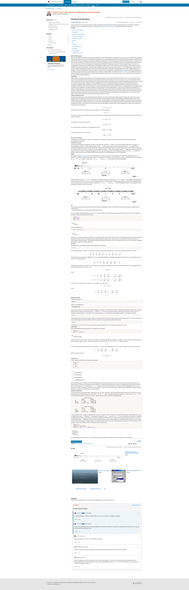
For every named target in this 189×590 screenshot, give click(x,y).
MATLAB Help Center (57, 2)
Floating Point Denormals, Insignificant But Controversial (132, 452)
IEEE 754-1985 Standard (77, 30)
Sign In (133, 2)
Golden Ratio (75, 48)
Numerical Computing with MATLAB (107, 26)
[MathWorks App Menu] (141, 2)
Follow (139, 441)
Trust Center (49, 582)
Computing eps (75, 50)
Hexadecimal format (76, 46)
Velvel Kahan (54, 26)
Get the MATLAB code (76, 441)
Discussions (82, 5)
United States (137, 583)
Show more (50, 44)
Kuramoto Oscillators (55, 22)
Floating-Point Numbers (81, 488)
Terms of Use (87, 582)
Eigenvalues (58, 41)
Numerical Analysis (58, 42)
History (58, 35)
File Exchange (60, 5)
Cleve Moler (78, 22)
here (87, 500)
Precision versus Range (77, 36)
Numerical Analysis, (82, 443)
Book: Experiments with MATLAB (54, 50)
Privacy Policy (62, 582)
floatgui (74, 40)
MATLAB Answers (51, 5)
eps (73, 42)
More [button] (97, 5)
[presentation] (106, 107)
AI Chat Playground (73, 5)
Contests (88, 5)
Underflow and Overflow (77, 52)
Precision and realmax (104, 470)
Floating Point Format (77, 38)
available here (85, 155)
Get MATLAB (126, 1)
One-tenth (74, 44)
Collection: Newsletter (52, 53)
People (58, 39)
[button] (138, 2)
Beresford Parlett (54, 27)
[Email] (135, 443)
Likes (132, 22)
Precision (58, 37)
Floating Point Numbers (80, 19)
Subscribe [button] (59, 8)
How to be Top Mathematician (133, 470)
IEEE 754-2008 (124, 71)
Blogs (93, 5)
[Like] (135, 441)
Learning (74, 2)
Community (67, 2)
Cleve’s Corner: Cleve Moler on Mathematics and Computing (76, 12)
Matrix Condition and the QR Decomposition (60, 24)
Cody (66, 5)
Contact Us (93, 582)
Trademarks (55, 582)
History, (76, 443)
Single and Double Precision (78, 34)
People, (87, 443)
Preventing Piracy (70, 582)
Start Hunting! (51, 69)
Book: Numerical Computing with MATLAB (56, 51)
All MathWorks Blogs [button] (50, 8)
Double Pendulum (54, 29)
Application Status (79, 582)
